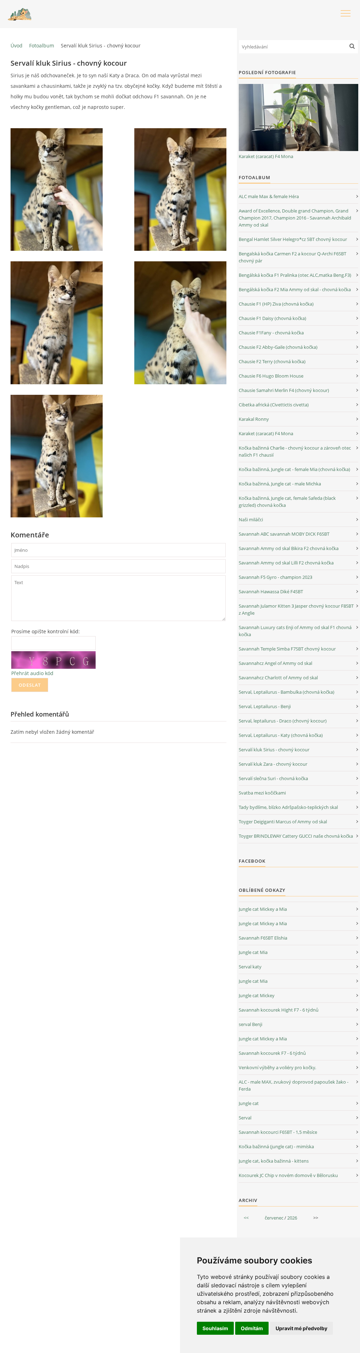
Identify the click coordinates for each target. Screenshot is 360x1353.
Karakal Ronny (254, 419)
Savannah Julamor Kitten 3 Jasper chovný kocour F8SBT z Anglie (296, 609)
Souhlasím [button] (215, 1328)
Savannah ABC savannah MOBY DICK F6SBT (284, 534)
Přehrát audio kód (32, 673)
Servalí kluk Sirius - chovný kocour (274, 749)
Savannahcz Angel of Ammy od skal (275, 663)
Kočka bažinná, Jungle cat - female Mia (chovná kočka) (294, 469)
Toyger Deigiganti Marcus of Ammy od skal (283, 821)
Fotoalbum (41, 45)
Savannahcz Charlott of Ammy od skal (278, 677)
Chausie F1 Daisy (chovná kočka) (272, 318)
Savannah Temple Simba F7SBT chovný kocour (287, 649)
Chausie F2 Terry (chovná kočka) (272, 361)
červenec (274, 1218)
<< (246, 1218)
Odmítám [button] (252, 1328)
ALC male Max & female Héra (269, 196)
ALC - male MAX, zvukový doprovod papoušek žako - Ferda (293, 1085)
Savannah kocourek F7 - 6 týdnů (272, 1053)
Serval (245, 1118)
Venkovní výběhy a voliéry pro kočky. (277, 1067)
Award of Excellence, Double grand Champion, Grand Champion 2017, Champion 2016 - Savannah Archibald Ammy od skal (295, 218)
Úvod (16, 45)
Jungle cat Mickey (257, 995)
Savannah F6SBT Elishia (263, 938)
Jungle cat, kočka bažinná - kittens (274, 1161)
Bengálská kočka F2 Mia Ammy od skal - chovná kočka (295, 289)
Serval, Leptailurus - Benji (265, 706)
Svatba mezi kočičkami (262, 793)
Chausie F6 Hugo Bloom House (271, 376)
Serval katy (250, 966)
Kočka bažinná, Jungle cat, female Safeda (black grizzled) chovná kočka (287, 501)
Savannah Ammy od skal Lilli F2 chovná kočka (286, 563)
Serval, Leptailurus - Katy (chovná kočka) (281, 735)
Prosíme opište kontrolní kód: (45, 631)
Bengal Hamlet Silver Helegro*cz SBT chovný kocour (293, 239)
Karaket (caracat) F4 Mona (266, 156)
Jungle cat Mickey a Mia (263, 909)
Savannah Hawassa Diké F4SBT (271, 591)
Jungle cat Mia (253, 952)
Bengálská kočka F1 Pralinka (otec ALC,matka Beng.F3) (295, 275)
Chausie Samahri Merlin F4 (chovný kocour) (284, 390)
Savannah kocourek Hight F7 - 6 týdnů (279, 1010)
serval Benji (250, 1024)
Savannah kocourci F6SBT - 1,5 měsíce (278, 1132)
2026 (292, 1218)
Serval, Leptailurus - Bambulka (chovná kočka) (286, 692)
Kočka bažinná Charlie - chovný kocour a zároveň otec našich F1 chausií (295, 451)
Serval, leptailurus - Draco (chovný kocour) (283, 721)
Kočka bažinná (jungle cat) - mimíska (276, 1146)
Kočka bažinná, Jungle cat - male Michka (280, 484)
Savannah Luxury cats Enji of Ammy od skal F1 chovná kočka (295, 631)
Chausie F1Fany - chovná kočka (271, 332)
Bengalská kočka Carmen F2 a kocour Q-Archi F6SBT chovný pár (292, 257)
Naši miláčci (251, 519)
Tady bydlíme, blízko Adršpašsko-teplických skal (288, 807)
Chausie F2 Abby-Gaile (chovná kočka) (278, 347)
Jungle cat (249, 1103)
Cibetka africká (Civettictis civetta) (274, 404)
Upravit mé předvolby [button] (301, 1328)
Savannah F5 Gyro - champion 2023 (275, 577)
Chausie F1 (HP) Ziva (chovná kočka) (276, 304)
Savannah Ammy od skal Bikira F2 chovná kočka (289, 548)
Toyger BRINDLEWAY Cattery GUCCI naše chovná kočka (296, 836)
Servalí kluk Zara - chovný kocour (273, 764)
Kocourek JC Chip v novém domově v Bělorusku (288, 1175)
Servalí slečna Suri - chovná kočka (273, 778)
